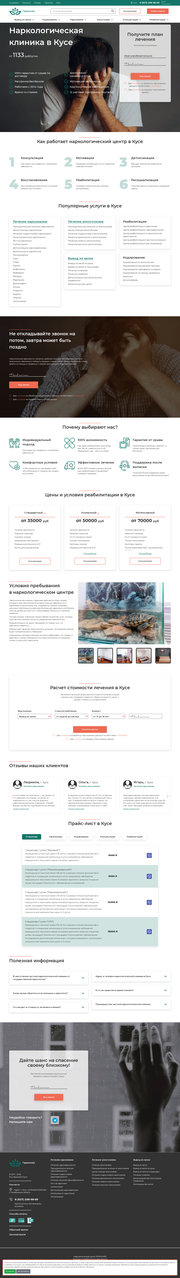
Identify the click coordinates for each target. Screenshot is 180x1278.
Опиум (16, 287)
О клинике (13, 3)
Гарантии (48, 3)
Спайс (16, 262)
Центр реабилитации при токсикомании (144, 240)
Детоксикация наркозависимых (29, 248)
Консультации (107, 837)
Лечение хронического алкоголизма (87, 237)
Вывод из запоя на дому (80, 263)
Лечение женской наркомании (29, 237)
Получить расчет (90, 729)
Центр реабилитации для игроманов (142, 243)
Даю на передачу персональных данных (146, 91)
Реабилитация (157, 20)
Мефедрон (18, 273)
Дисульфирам (130, 280)
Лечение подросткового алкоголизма (87, 234)
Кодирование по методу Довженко (141, 273)
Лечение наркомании (30, 221)
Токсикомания (20, 255)
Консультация (130, 11)
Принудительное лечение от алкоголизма (90, 226)
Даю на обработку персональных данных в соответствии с (146, 84)
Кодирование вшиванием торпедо (141, 266)
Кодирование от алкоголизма (138, 262)
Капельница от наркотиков (27, 251)
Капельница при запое (80, 284)
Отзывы (37, 3)
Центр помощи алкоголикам (83, 230)
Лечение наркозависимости (63, 1165)
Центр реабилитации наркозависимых (143, 230)
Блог (58, 3)
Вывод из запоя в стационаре (83, 267)
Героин (16, 266)
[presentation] (13, 796)
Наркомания (76, 20)
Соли (15, 258)
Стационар (31, 837)
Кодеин (17, 294)
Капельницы (55, 837)
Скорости (18, 290)
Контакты (26, 3)
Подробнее (90, 553)
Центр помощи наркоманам (27, 230)
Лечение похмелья (78, 270)
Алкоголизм (103, 20)
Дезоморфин (20, 283)
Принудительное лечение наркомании (33, 226)
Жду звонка (145, 76)
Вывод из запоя (22, 20)
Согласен (10, 1271)
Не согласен (23, 1271)
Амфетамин (19, 269)
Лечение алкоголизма (85, 221)
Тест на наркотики (22, 241)
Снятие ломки (20, 244)
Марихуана (18, 280)
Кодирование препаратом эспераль (142, 269)
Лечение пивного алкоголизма (84, 241)
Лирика (17, 298)
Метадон (17, 276)
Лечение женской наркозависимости (67, 1180)
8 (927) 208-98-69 (149, 2)
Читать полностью (21, 809)
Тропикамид (19, 301)
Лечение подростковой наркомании (32, 234)
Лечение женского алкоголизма (85, 244)
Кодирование (49, 20)
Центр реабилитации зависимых (140, 226)
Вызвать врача (158, 11)
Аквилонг (128, 276)
